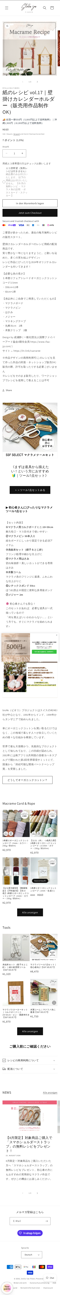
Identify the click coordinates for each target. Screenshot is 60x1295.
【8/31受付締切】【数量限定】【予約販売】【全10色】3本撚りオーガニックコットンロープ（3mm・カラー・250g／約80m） (15, 893)
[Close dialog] (56, 635)
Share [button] (9, 390)
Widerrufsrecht (20, 1283)
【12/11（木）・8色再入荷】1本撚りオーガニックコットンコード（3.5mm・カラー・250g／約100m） (43, 844)
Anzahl (5, 146)
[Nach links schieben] (22, 81)
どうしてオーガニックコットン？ (28, 780)
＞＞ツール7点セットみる (30, 490)
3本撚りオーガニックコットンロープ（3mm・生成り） (43, 889)
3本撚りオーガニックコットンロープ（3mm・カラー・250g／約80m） (15, 843)
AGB (54, 1283)
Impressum (48, 1288)
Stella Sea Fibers (28, 1278)
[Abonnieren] (46, 1221)
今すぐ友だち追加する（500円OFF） (44, 651)
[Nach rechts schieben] (37, 81)
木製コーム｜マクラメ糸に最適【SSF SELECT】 (43, 1010)
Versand (17, 134)
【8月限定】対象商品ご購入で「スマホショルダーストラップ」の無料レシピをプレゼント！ (29, 1144)
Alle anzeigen (30, 912)
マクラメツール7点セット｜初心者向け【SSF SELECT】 (43, 965)
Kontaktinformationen (30, 1288)
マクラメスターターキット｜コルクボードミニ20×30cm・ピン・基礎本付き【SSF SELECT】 (16, 1013)
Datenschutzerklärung (40, 1283)
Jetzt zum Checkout (30, 212)
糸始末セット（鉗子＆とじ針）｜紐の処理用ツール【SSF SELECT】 (15, 967)
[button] (6, 8)
